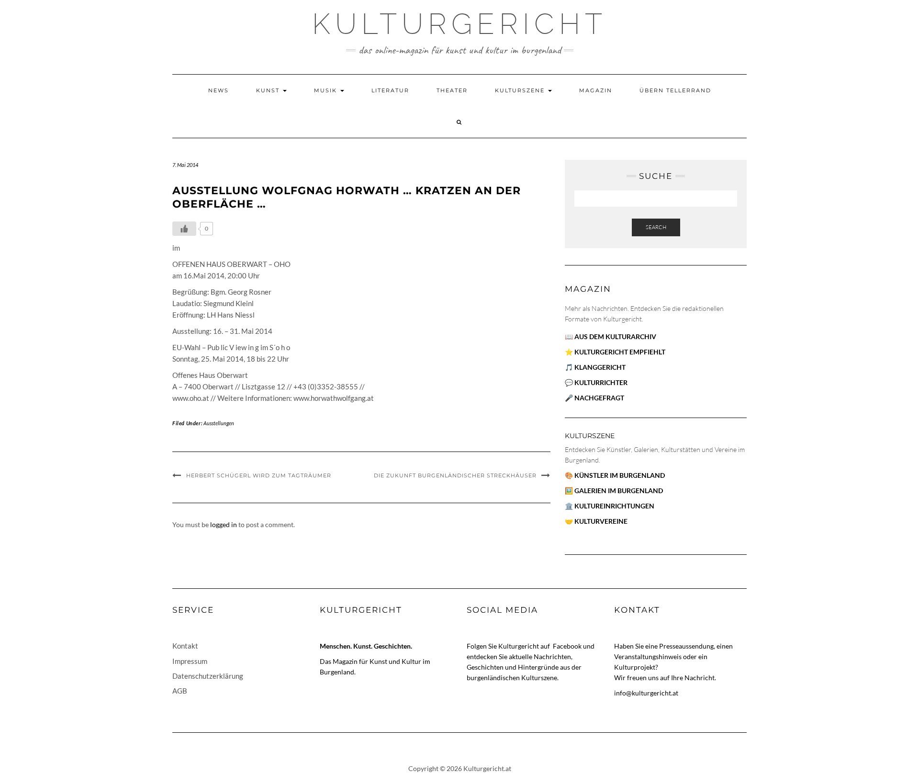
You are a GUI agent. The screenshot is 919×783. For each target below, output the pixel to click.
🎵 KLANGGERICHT (595, 367)
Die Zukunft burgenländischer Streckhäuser (455, 475)
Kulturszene (521, 90)
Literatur (390, 90)
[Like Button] (184, 228)
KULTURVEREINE (601, 521)
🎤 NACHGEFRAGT (594, 398)
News (218, 90)
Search (656, 227)
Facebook (568, 646)
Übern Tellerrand (675, 90)
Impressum (189, 661)
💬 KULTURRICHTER (596, 382)
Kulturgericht (459, 24)
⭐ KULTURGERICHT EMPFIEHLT (615, 352)
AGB (179, 690)
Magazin (595, 90)
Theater (452, 90)
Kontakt (185, 645)
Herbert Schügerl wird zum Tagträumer (258, 475)
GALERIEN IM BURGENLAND (618, 490)
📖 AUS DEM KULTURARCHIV (610, 336)
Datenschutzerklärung (207, 676)
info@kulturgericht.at (646, 693)
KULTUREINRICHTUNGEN (614, 506)
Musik (326, 90)
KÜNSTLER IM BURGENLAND (619, 475)
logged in (223, 524)
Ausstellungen (218, 423)
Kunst (269, 90)
